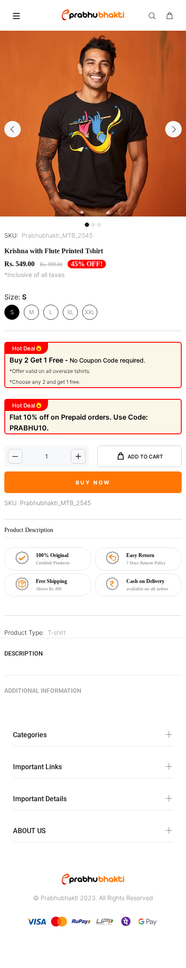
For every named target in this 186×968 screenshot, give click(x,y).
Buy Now (93, 482)
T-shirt (57, 632)
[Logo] (93, 14)
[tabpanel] (93, 124)
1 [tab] (87, 225)
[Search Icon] (154, 16)
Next (173, 129)
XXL (90, 312)
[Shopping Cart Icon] (169, 16)
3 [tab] (99, 225)
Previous (12, 129)
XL (70, 312)
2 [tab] (93, 225)
